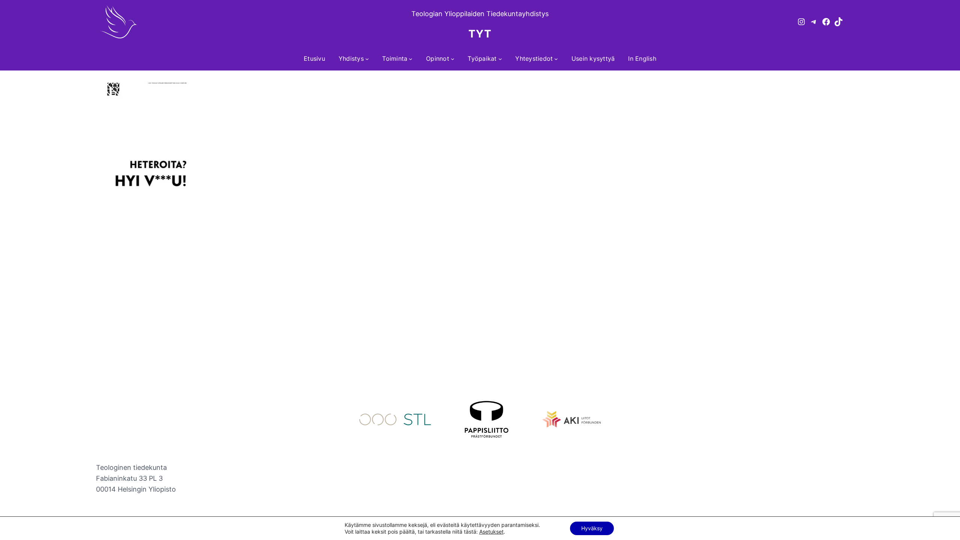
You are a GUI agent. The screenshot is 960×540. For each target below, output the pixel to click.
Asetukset (491, 531)
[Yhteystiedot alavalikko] (556, 59)
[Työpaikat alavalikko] (500, 59)
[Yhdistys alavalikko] (367, 59)
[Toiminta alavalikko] (410, 59)
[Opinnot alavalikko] (452, 59)
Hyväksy (592, 528)
